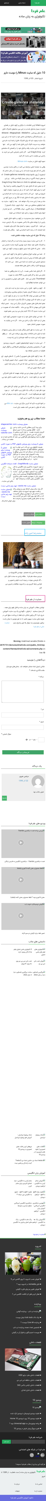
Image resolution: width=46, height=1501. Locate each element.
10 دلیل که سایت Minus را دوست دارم (24, 73)
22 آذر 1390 (23, 780)
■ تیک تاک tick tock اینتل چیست (28, 1317)
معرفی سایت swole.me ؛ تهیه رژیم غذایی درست (18, 486)
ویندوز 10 (37, 1400)
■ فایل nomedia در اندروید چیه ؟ (29, 1284)
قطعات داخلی (35, 1342)
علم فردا (38, 11)
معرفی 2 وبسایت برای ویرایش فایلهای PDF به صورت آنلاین (22, 444)
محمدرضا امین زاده (33, 533)
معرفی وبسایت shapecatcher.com (14, 424)
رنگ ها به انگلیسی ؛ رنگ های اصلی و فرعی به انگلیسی (22, 1221)
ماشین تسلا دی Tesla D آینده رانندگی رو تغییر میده (23, 1162)
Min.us (9, 403)
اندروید (38, 1246)
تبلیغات (17, 1491)
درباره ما (17, 1484)
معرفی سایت (26, 522)
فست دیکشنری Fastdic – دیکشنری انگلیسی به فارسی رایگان (25, 861)
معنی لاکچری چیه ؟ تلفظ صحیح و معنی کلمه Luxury (27, 897)
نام (42, 709)
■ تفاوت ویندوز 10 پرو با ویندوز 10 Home (25, 1418)
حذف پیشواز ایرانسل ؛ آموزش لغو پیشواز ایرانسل (23, 1136)
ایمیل (41, 722)
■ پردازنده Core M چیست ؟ (31, 1322)
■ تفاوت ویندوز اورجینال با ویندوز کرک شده (25, 1413)
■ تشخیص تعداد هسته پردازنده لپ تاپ (27, 1327)
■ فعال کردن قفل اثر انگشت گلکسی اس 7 (26, 1294)
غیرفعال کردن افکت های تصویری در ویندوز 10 (24, 1148)
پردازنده (37, 1304)
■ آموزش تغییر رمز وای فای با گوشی (28, 1289)
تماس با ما (39, 1484)
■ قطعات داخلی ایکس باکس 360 (29, 1385)
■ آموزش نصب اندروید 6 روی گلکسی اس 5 (26, 1279)
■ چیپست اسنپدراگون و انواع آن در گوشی (26, 1332)
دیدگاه (41, 677)
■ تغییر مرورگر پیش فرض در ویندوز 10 (27, 1428)
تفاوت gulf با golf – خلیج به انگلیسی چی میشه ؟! (23, 1193)
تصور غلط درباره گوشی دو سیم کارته (33, 933)
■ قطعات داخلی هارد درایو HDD (30, 1375)
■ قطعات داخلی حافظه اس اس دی (29, 1380)
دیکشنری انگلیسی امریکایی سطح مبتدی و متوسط (23, 1204)
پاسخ (4, 798)
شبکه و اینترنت (29, 514)
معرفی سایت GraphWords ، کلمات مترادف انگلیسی (19, 463)
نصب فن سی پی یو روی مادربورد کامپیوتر (24, 962)
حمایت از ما (38, 1491)
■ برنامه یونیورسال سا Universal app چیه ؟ (25, 1423)
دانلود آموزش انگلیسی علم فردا (22, 1497)
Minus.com (22, 161)
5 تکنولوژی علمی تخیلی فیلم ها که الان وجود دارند (23, 950)
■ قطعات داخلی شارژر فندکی (31, 1390)
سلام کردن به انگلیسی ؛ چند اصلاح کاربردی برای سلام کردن (23, 1183)
